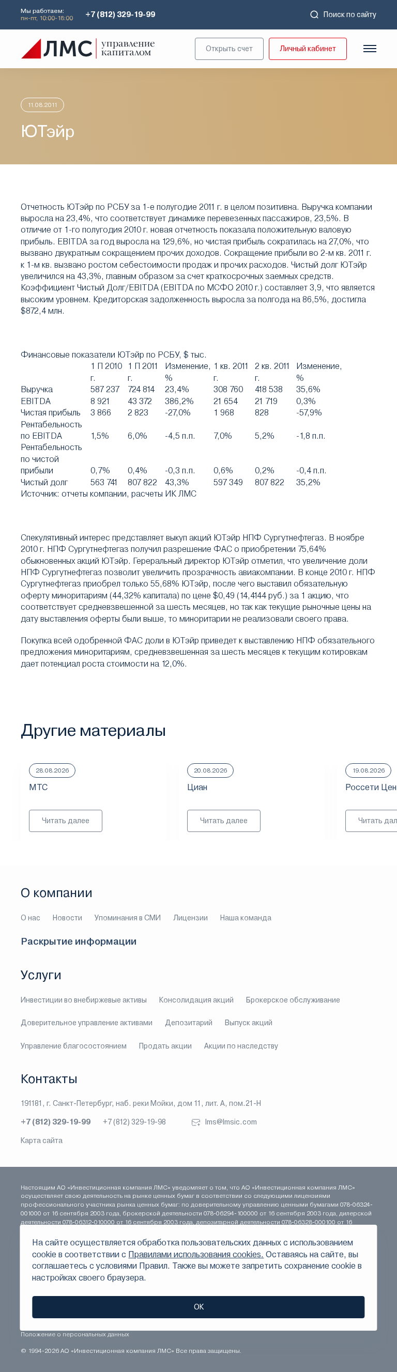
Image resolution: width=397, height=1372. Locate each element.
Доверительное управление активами (86, 1023)
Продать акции (165, 1046)
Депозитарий (188, 1023)
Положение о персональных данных (75, 1334)
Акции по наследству (241, 1046)
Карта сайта (42, 1140)
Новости (67, 918)
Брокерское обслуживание (293, 1000)
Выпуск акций (248, 1023)
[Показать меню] (369, 48)
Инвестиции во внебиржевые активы (84, 1000)
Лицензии (190, 918)
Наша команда (245, 918)
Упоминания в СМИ (128, 918)
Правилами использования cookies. (196, 1254)
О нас (30, 918)
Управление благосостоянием (74, 1046)
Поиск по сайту (350, 14)
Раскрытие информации (78, 941)
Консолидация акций (196, 1000)
